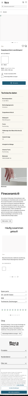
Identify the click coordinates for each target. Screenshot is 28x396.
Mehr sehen (5, 221)
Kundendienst (5, 357)
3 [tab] (15, 42)
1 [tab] (12, 42)
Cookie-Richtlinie (20, 385)
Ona (3, 254)
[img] (4, 269)
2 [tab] (14, 42)
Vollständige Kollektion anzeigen (10, 333)
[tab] (14, 291)
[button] (3, 7)
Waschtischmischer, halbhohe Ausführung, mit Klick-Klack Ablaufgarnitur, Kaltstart (13, 258)
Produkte (4, 350)
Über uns (4, 363)
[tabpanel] (14, 28)
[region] (14, 382)
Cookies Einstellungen (14, 388)
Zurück (5, 12)
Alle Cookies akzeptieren (14, 392)
